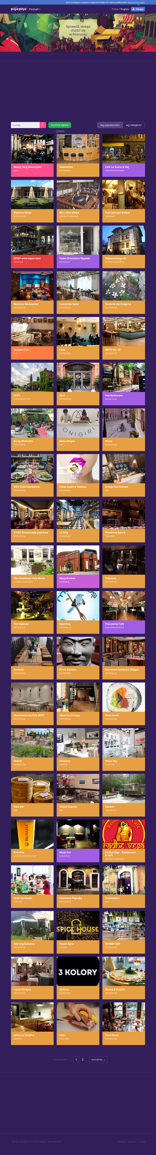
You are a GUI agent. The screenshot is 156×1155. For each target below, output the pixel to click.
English (125, 9)
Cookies (141, 1141)
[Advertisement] (78, 91)
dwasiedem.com (54, 1141)
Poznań (34, 9)
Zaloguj (139, 9)
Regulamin (132, 1141)
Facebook (122, 1141)
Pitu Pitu (15, 1141)
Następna (97, 1059)
